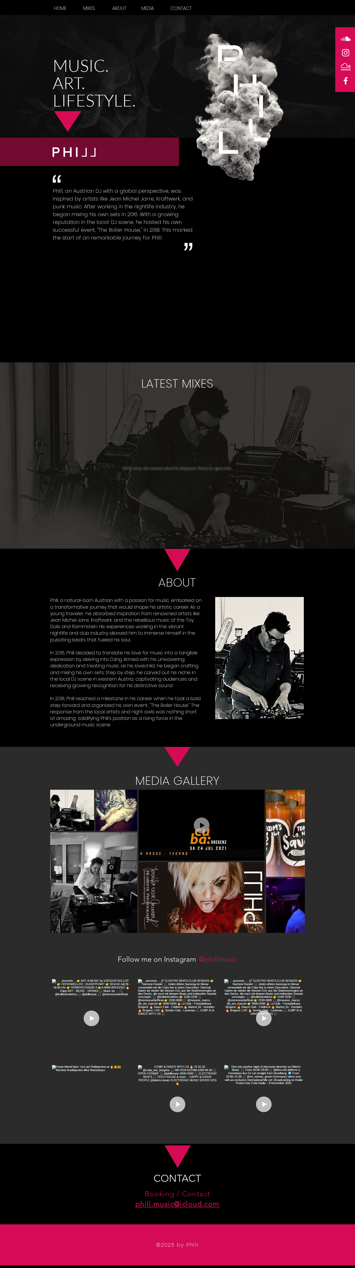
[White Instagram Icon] (346, 53)
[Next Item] (296, 861)
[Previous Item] (59, 861)
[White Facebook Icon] (346, 81)
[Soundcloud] (346, 39)
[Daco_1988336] (346, 67)
